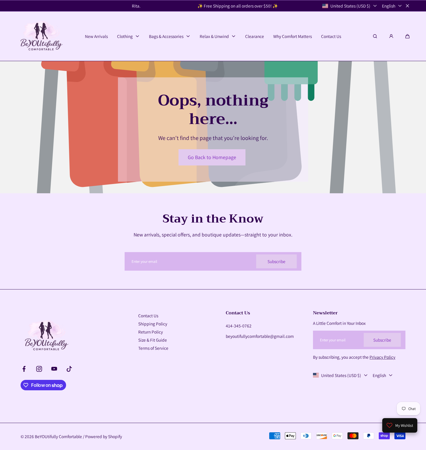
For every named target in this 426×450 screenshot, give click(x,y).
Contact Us (148, 315)
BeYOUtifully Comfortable (58, 436)
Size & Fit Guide (152, 340)
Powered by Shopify (103, 436)
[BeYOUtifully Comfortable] (40, 36)
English (388, 6)
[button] (407, 36)
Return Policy (150, 332)
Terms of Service (153, 348)
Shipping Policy (152, 324)
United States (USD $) (350, 6)
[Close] (407, 5)
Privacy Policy (382, 357)
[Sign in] (391, 36)
